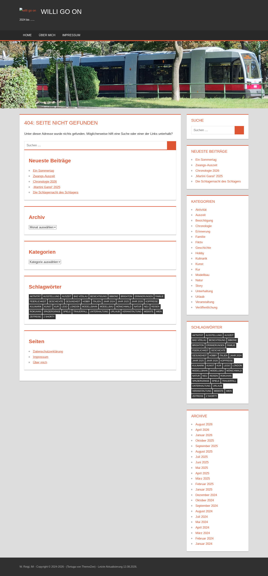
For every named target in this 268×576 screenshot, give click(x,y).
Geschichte (56, 301)
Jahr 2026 (137, 301)
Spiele (67, 311)
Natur (137, 306)
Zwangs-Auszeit (44, 176)
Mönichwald (123, 306)
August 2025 (203, 451)
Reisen (155, 306)
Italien (97, 301)
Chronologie (203, 226)
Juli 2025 (201, 457)
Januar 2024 (203, 544)
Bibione (113, 296)
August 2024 (203, 511)
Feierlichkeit (38, 301)
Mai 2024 (201, 522)
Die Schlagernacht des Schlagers (55, 192)
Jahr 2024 (109, 301)
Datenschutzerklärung (48, 351)
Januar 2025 (203, 489)
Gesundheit (73, 301)
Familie (159, 296)
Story (199, 285)
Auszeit (66, 296)
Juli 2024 (201, 516)
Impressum (71, 35)
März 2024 (202, 533)
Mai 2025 (201, 468)
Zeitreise (35, 316)
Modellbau (107, 306)
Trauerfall (80, 311)
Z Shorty (49, 316)
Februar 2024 (204, 538)
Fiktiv (199, 242)
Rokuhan (35, 311)
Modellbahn (89, 306)
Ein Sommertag (43, 170)
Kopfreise (151, 301)
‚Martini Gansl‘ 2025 (46, 187)
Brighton (126, 296)
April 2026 (202, 430)
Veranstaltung (131, 311)
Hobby (86, 301)
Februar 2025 (204, 484)
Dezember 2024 (206, 495)
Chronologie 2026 (45, 181)
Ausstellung (51, 296)
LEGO (64, 306)
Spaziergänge (52, 311)
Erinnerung (202, 231)
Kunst (48, 306)
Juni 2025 (202, 462)
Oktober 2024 (204, 500)
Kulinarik (36, 306)
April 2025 (202, 473)
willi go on (61, 11)
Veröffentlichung (206, 307)
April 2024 (202, 527)
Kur (56, 306)
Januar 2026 (203, 435)
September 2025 (206, 446)
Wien (159, 311)
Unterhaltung (99, 311)
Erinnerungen (144, 296)
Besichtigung (98, 296)
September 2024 (206, 506)
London (74, 306)
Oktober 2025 (204, 440)
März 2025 (202, 478)
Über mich (47, 35)
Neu (146, 306)
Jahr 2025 (123, 301)
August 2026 (203, 424)
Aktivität (35, 296)
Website (149, 311)
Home (27, 35)
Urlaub (115, 311)
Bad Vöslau (81, 296)
